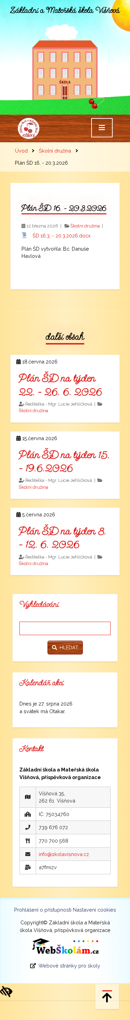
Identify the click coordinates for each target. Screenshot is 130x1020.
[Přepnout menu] (102, 127)
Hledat (67, 647)
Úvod (21, 151)
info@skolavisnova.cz (64, 854)
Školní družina (55, 151)
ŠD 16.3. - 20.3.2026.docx (61, 236)
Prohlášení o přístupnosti (42, 910)
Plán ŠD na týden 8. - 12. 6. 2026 (62, 537)
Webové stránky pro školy (69, 966)
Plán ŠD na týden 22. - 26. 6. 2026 (60, 384)
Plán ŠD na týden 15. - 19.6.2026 (64, 461)
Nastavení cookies (94, 910)
